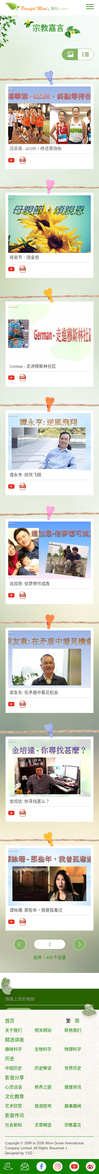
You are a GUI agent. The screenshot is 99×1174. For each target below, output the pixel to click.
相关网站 (43, 1030)
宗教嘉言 (72, 1125)
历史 (10, 1058)
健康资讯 (72, 1087)
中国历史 (13, 1068)
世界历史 (72, 1068)
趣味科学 (13, 1049)
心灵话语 (13, 1087)
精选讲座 (14, 1040)
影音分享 (14, 1077)
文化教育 (14, 1096)
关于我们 (13, 1030)
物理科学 (72, 1049)
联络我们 (72, 1030)
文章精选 (43, 1125)
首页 (10, 1021)
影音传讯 (14, 1115)
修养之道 (43, 1087)
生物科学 (43, 1049)
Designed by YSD (18, 1153)
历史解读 (43, 1068)
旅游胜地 (43, 1106)
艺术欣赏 (13, 1106)
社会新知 (13, 1125)
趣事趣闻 (72, 1106)
